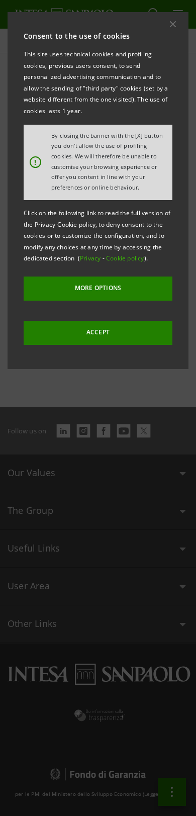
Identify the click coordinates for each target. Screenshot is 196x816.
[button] (173, 24)
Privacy (91, 258)
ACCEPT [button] (98, 332)
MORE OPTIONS (98, 288)
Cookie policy (125, 258)
